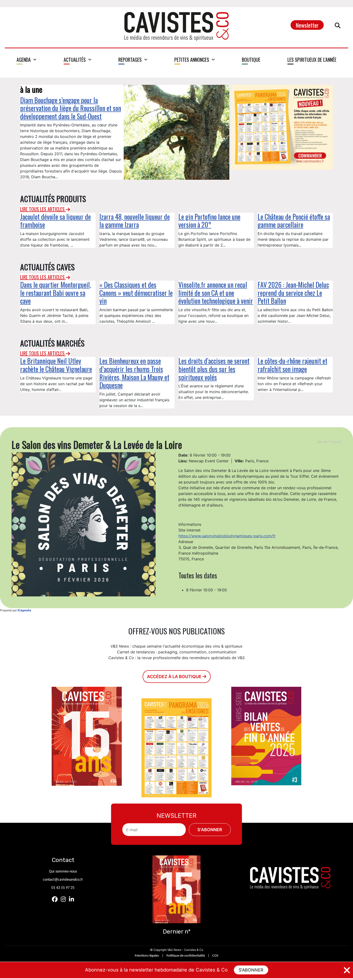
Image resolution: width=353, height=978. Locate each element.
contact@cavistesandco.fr (63, 880)
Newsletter (307, 25)
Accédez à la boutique (174, 676)
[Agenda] (27, 59)
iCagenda (24, 610)
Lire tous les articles (43, 209)
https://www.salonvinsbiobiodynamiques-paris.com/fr (227, 535)
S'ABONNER (251, 969)
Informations (189, 524)
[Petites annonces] (194, 59)
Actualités (75, 59)
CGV (215, 956)
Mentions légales (147, 956)
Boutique (251, 59)
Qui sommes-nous (63, 871)
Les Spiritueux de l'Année (311, 59)
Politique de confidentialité (185, 956)
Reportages (130, 59)
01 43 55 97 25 (62, 888)
